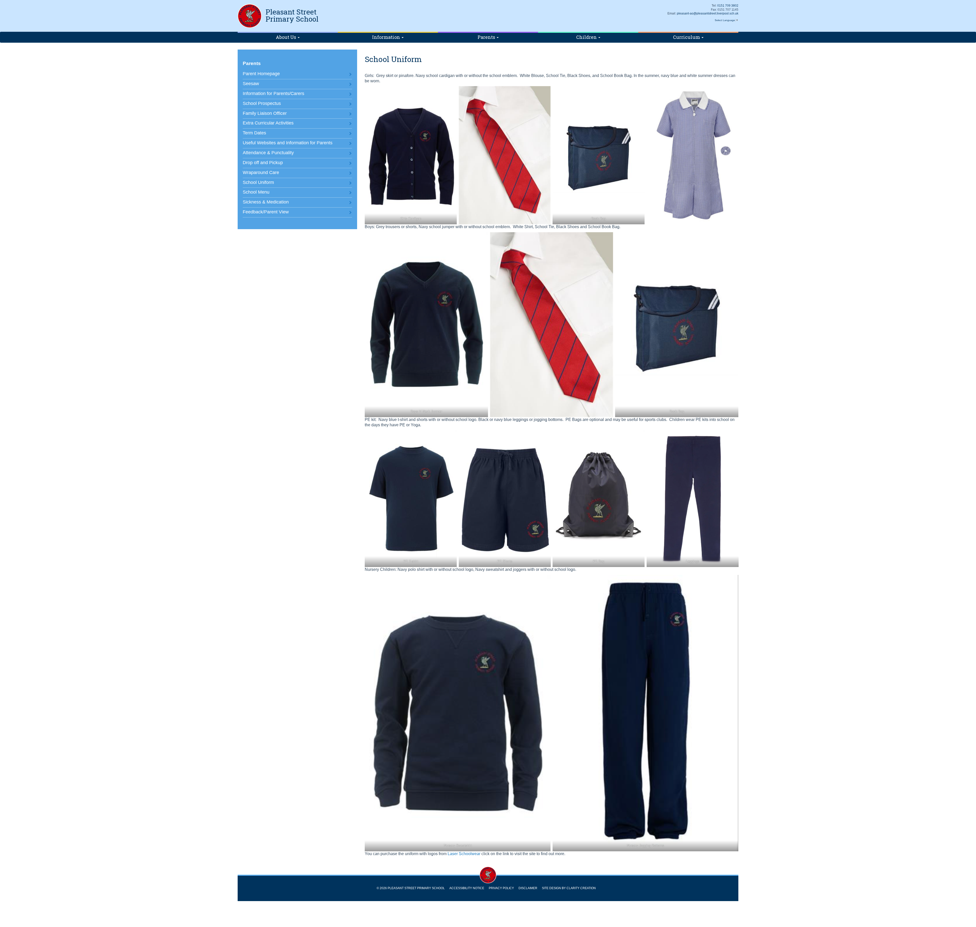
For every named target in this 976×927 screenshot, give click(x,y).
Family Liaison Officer (265, 113)
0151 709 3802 (727, 5)
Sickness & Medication (266, 202)
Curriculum (687, 37)
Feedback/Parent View (266, 211)
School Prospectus (262, 103)
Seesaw (251, 83)
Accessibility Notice (466, 888)
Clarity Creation (581, 888)
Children (587, 37)
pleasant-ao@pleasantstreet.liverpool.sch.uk (707, 13)
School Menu (256, 192)
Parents (487, 37)
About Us (286, 37)
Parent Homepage (261, 73)
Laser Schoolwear (463, 854)
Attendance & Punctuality (268, 152)
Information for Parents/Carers (273, 93)
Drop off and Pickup (263, 162)
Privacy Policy (501, 888)
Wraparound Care (261, 172)
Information (386, 37)
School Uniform (258, 182)
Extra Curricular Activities (268, 122)
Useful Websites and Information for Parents (287, 142)
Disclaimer (527, 888)
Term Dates (254, 132)
